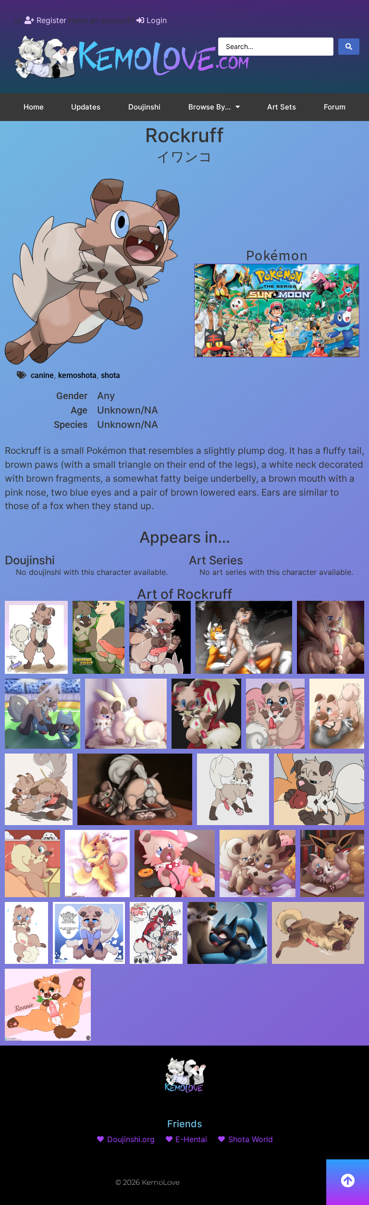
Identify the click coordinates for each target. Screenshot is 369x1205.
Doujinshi (144, 106)
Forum (334, 106)
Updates (85, 106)
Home (34, 106)
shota (110, 375)
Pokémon (277, 257)
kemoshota (77, 375)
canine (42, 375)
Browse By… (209, 106)
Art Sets (281, 106)
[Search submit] (348, 46)
